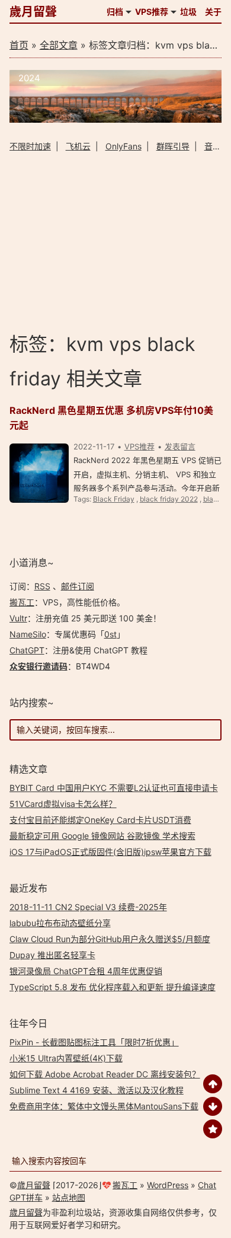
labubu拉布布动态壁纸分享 (60, 923)
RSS (42, 586)
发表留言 (180, 446)
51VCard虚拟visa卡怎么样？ (63, 804)
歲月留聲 (33, 12)
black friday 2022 (169, 498)
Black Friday (113, 498)
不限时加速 (30, 146)
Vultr (18, 618)
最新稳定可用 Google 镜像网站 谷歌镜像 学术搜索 (102, 836)
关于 (213, 12)
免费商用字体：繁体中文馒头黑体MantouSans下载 (103, 1106)
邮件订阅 (77, 586)
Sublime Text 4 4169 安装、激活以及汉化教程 (96, 1090)
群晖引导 (173, 146)
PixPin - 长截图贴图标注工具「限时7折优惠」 (94, 1042)
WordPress (167, 1185)
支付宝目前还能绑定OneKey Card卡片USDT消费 (100, 820)
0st (110, 634)
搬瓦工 (21, 602)
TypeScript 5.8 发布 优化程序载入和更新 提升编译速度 (112, 987)
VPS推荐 (151, 12)
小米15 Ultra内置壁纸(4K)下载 (66, 1058)
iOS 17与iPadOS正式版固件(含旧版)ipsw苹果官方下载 (110, 852)
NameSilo (27, 634)
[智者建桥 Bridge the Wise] (115, 119)
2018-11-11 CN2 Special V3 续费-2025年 (88, 907)
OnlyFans (123, 146)
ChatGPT (26, 650)
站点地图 (68, 1197)
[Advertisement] (115, 241)
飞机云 (78, 146)
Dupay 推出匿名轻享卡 (52, 955)
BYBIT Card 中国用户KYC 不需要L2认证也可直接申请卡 (113, 788)
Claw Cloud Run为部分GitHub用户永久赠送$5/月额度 (109, 939)
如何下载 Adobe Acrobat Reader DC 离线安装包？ (104, 1074)
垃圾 (188, 12)
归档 (115, 12)
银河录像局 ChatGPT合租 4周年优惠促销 (85, 971)
